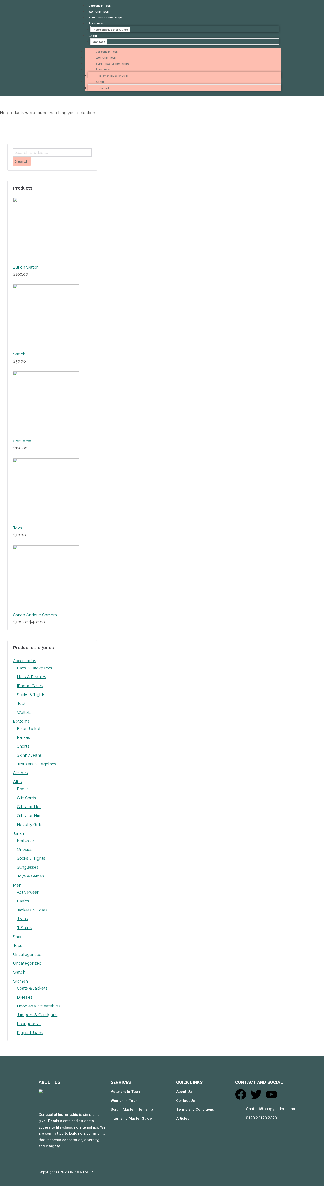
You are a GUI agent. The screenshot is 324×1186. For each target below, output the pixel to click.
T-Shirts (24, 928)
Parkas (23, 737)
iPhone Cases (30, 686)
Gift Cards (26, 798)
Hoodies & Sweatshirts (39, 1006)
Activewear (28, 892)
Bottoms (21, 721)
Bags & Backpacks (34, 668)
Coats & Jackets (32, 988)
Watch (19, 972)
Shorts (23, 746)
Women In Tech (99, 11)
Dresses (24, 997)
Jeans (22, 918)
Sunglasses (28, 867)
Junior (18, 833)
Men (17, 885)
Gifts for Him (29, 815)
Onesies (24, 849)
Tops (17, 945)
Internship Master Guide (110, 29)
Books (23, 789)
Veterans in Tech (100, 5)
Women (20, 981)
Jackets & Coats (32, 910)
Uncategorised (27, 954)
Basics (23, 901)
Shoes (19, 936)
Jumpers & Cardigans (37, 1014)
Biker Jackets (30, 728)
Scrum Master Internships (106, 17)
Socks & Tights (31, 694)
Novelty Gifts (29, 824)
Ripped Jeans (30, 1032)
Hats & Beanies (31, 676)
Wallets (24, 712)
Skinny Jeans (29, 755)
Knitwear (25, 840)
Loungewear (29, 1024)
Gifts (17, 782)
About (93, 35)
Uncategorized (27, 963)
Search (21, 161)
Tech (21, 703)
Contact (99, 42)
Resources (96, 23)
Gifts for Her (29, 806)
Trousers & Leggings (36, 764)
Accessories (24, 660)
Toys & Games (30, 876)
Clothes (20, 772)
